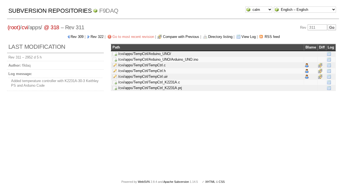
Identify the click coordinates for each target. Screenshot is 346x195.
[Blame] (307, 65)
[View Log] (329, 54)
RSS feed (272, 37)
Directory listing (220, 37)
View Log (248, 37)
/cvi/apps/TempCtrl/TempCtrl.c (142, 65)
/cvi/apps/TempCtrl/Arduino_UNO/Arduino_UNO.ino (158, 59)
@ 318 (51, 27)
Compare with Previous (181, 37)
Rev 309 (77, 37)
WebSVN (144, 181)
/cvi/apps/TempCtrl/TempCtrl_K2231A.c (149, 82)
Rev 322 (97, 37)
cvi (25, 27)
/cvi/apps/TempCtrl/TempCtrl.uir (143, 76)
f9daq (108, 10)
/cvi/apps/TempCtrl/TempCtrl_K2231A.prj (150, 88)
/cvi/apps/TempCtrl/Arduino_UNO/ (144, 54)
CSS (222, 181)
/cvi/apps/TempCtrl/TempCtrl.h (142, 71)
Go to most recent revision (133, 37)
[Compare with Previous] (320, 65)
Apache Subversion (176, 181)
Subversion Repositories (50, 10)
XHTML (210, 181)
